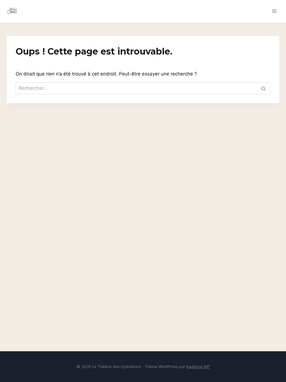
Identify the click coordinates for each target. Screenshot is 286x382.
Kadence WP (198, 366)
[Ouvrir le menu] (274, 11)
